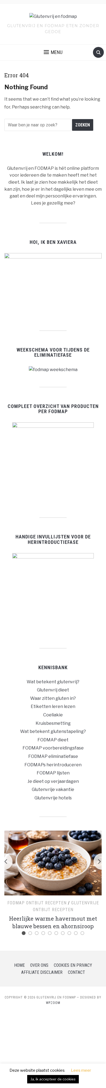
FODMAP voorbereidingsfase (53, 748)
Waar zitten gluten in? (53, 698)
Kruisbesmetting (53, 723)
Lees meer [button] (81, 1070)
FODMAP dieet (53, 739)
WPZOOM (53, 1003)
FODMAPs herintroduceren (53, 764)
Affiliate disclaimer (42, 972)
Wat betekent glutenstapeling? (53, 731)
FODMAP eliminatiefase (53, 756)
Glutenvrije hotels (53, 797)
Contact (76, 972)
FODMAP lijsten (53, 773)
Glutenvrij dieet (53, 690)
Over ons (39, 965)
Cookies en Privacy (73, 965)
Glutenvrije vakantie (53, 789)
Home (19, 965)
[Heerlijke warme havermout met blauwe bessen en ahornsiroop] (53, 862)
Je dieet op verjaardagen (53, 781)
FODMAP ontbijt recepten (37, 902)
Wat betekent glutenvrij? (53, 681)
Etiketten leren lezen (53, 706)
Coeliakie (53, 714)
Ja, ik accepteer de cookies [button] (53, 1079)
